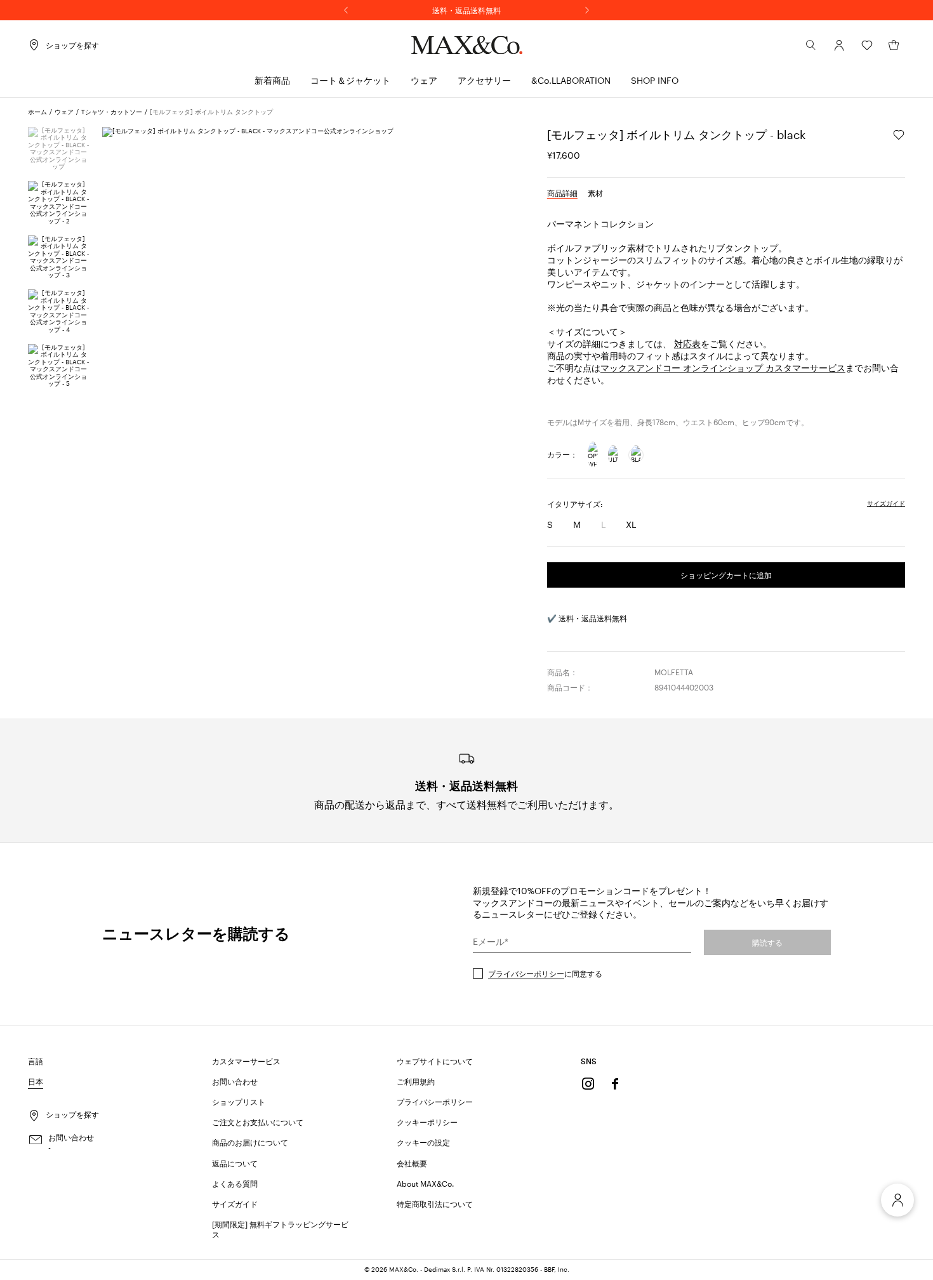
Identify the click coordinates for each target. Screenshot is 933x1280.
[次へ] (587, 10)
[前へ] (346, 10)
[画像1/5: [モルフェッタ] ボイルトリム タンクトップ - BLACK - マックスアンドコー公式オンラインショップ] (58, 149)
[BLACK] (636, 455)
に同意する (545, 973)
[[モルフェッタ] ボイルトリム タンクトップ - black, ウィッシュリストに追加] (898, 134)
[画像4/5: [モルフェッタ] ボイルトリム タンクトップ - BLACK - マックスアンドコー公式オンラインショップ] (58, 311)
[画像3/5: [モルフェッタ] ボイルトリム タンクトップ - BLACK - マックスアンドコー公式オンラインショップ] (58, 257)
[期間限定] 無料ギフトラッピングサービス (280, 1229)
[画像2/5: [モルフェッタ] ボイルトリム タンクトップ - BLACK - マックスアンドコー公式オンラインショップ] (58, 203)
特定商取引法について (435, 1203)
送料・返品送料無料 (466, 10)
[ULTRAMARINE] (613, 455)
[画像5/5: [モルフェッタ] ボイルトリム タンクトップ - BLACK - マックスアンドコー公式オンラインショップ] (58, 366)
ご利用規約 (416, 1081)
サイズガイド (235, 1203)
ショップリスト (238, 1101)
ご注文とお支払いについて (257, 1122)
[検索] (811, 45)
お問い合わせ (235, 1081)
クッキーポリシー (427, 1122)
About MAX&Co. (425, 1183)
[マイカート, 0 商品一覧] (893, 45)
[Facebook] (615, 1084)
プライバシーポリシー (526, 973)
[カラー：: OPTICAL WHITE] (593, 455)
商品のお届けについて (250, 1142)
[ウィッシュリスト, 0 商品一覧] (867, 45)
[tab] (562, 193)
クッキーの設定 (423, 1142)
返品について (235, 1163)
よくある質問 (235, 1183)
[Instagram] (588, 1084)
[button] (839, 45)
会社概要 (412, 1163)
